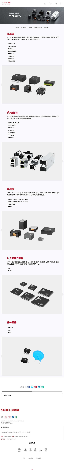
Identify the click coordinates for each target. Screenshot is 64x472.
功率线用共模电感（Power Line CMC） (18, 199)
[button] (19, 450)
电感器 (30, 27)
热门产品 (2, 423)
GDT (9, 330)
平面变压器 (11, 58)
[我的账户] (45, 3)
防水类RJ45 (11, 127)
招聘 (24, 458)
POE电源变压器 (12, 46)
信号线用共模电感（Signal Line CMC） (18, 202)
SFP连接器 (11, 130)
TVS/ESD (10, 327)
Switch (10, 271)
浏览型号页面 (7, 395)
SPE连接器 (11, 137)
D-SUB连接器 (11, 132)
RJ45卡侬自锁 (12, 125)
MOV (9, 332)
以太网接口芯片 (38, 27)
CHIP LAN (10, 49)
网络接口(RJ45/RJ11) (13, 123)
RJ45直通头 (11, 135)
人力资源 (30, 458)
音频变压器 (11, 53)
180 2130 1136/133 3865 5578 (20, 436)
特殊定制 (11, 423)
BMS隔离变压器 (12, 51)
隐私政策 (38, 458)
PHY (9, 268)
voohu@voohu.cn (8, 439)
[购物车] (51, 3)
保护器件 (46, 27)
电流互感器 (11, 56)
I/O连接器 (23, 27)
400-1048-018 (6, 436)
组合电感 (10, 206)
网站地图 (6, 423)
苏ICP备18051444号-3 (5, 422)
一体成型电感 (11, 204)
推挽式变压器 (11, 61)
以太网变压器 (11, 44)
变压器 (17, 27)
